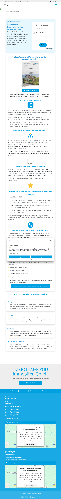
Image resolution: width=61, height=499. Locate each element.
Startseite (7, 11)
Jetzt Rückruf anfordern (30, 90)
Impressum (23, 391)
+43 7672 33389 (24, 1)
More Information (30, 444)
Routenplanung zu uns (12, 422)
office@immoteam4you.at (12, 1)
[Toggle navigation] (56, 5)
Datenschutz (34, 391)
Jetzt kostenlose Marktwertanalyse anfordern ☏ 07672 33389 (30, 286)
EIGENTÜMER (14, 11)
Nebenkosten (45, 391)
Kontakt (14, 391)
